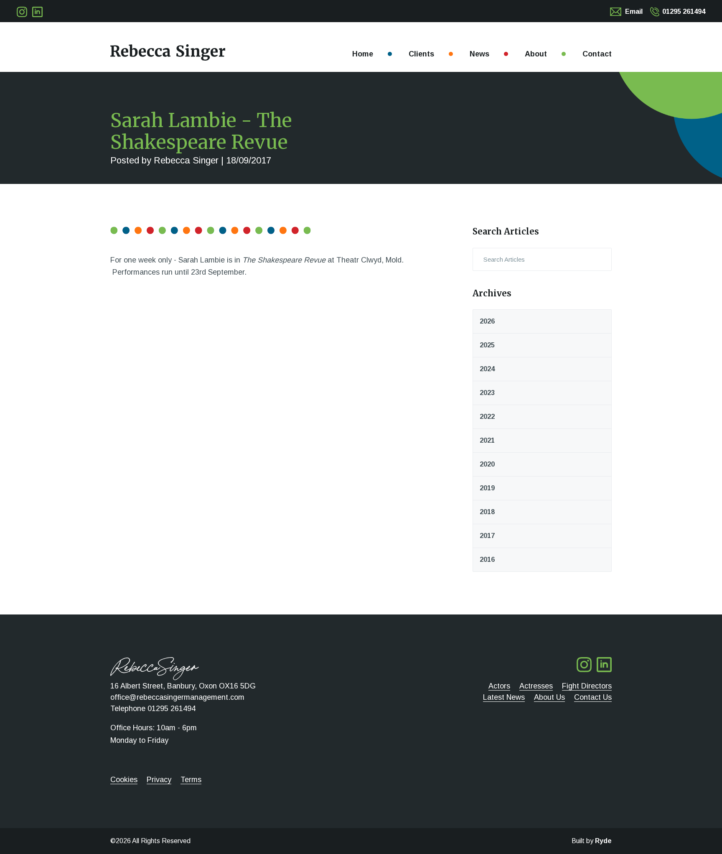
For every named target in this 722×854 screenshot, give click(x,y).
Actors (499, 686)
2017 (487, 535)
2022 (487, 416)
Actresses (536, 686)
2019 (487, 488)
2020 (487, 464)
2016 (487, 559)
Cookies (123, 779)
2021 (487, 440)
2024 (487, 368)
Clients (421, 54)
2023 (487, 392)
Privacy (159, 779)
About (536, 54)
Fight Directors (587, 686)
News (479, 54)
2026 (487, 321)
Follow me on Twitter (22, 12)
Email (634, 11)
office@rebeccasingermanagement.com (177, 697)
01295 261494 (683, 11)
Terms (190, 779)
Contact (597, 54)
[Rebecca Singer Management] (167, 52)
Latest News (504, 697)
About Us (549, 697)
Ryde (603, 840)
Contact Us (593, 697)
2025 (487, 345)
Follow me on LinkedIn (37, 12)
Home (362, 54)
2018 (487, 511)
